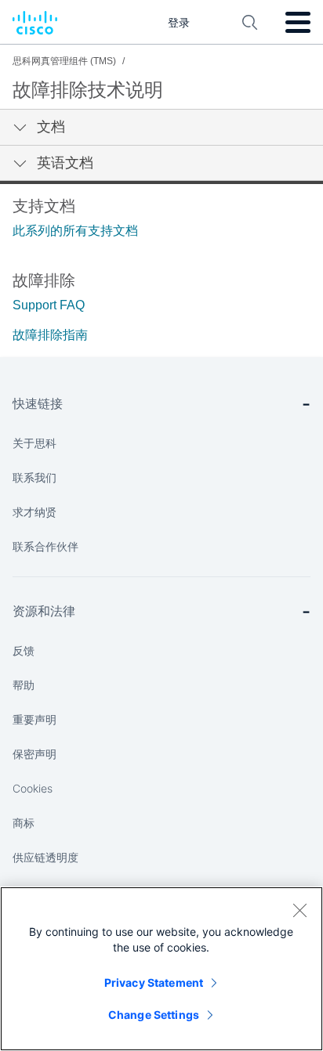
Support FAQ (49, 305)
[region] (161, 969)
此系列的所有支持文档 (75, 230)
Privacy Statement (153, 982)
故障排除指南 (50, 334)
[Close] (299, 910)
